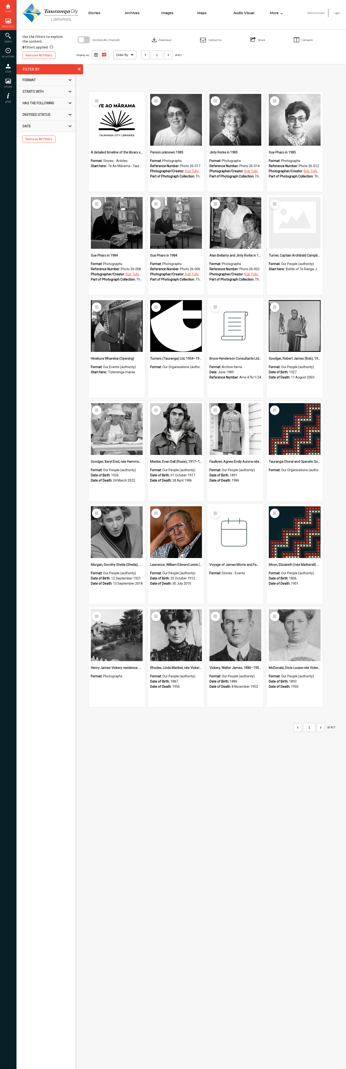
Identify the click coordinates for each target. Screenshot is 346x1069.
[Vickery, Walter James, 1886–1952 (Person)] (235, 635)
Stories (94, 13)
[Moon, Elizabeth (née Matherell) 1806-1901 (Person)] (295, 532)
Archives (132, 13)
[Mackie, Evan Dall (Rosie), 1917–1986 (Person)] (176, 429)
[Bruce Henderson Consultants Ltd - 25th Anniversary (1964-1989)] (235, 326)
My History (8, 56)
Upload (8, 86)
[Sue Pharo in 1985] (295, 120)
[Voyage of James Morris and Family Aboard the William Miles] (235, 532)
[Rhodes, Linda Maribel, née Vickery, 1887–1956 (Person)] (176, 635)
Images (167, 13)
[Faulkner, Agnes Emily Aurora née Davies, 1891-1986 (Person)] (235, 429)
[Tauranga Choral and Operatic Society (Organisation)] (295, 429)
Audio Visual (243, 13)
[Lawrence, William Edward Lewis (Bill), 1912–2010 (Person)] (176, 532)
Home (8, 11)
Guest (321, 13)
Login (8, 71)
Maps (202, 13)
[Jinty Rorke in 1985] (235, 120)
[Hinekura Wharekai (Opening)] (117, 326)
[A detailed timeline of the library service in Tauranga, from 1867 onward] (117, 120)
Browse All (8, 26)
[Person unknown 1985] (176, 120)
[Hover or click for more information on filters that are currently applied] (51, 47)
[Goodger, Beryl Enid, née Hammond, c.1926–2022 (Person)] (117, 429)
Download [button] (161, 39)
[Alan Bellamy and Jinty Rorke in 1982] (235, 223)
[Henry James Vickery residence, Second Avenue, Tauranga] (117, 635)
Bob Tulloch (193, 171)
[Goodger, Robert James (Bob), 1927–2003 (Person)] (295, 326)
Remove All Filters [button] (39, 55)
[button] (211, 40)
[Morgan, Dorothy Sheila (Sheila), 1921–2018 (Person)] (117, 532)
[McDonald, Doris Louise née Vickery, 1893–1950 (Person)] (295, 635)
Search (8, 41)
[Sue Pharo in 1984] (117, 223)
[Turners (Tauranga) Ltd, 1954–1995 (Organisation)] (176, 326)
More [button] (8, 101)
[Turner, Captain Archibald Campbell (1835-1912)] (295, 223)
